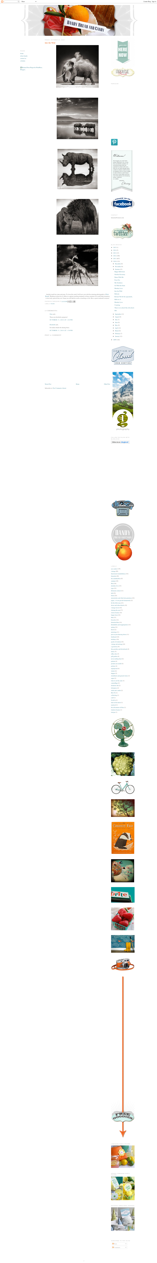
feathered (113, 637)
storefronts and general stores (119, 676)
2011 (115, 258)
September (118, 314)
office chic (114, 654)
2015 (115, 247)
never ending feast (116, 659)
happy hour (114, 615)
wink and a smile (116, 690)
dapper (113, 673)
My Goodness (118, 283)
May (116, 325)
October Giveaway (119, 274)
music (112, 651)
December (118, 264)
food (112, 630)
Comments (117, 1247)
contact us (23, 58)
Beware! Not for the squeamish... (123, 297)
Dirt (115, 310)
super (112, 678)
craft (112, 698)
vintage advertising (116, 644)
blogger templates (78, 1261)
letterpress (114, 688)
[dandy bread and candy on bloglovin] (120, 443)
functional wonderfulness (118, 574)
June (116, 322)
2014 (115, 250)
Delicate (116, 294)
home (21, 53)
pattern (113, 661)
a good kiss (114, 647)
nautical (113, 705)
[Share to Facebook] (74, 301)
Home (77, 384)
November (118, 266)
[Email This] (68, 301)
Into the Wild (118, 291)
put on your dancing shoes (118, 634)
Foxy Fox (117, 280)
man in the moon (116, 702)
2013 (115, 253)
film (112, 617)
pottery (113, 666)
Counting (117, 305)
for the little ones (116, 603)
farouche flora (115, 622)
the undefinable (115, 578)
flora (112, 583)
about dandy (24, 56)
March (117, 331)
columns (22, 61)
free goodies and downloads (119, 649)
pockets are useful (116, 664)
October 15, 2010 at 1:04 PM (61, 320)
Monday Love (118, 288)
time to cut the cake (116, 681)
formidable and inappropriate (119, 625)
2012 (115, 256)
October (117, 269)
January (117, 336)
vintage (113, 571)
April (116, 328)
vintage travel (115, 608)
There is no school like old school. (124, 308)
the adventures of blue (117, 707)
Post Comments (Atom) (59, 388)
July (116, 320)
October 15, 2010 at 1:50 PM (61, 330)
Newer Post (48, 384)
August (117, 317)
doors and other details (117, 605)
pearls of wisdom (116, 642)
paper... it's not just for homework (120, 600)
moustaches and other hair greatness (121, 598)
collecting (114, 695)
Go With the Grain (119, 285)
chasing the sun (115, 610)
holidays (113, 639)
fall (112, 593)
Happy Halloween (119, 272)
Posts (115, 1244)
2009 (115, 340)
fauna (53, 303)
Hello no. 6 (117, 299)
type (112, 588)
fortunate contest (116, 591)
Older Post (107, 384)
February (117, 333)
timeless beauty (115, 710)
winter (113, 671)
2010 (115, 261)
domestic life (115, 685)
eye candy (114, 569)
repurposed (114, 668)
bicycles (113, 620)
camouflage (114, 683)
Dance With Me (119, 277)
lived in (113, 700)
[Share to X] (72, 301)
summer (113, 581)
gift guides (114, 656)
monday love (115, 586)
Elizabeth (52, 325)
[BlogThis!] (70, 301)
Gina (51, 314)
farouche (113, 576)
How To (113, 693)
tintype (113, 712)
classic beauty (115, 613)
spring (113, 627)
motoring (113, 632)
